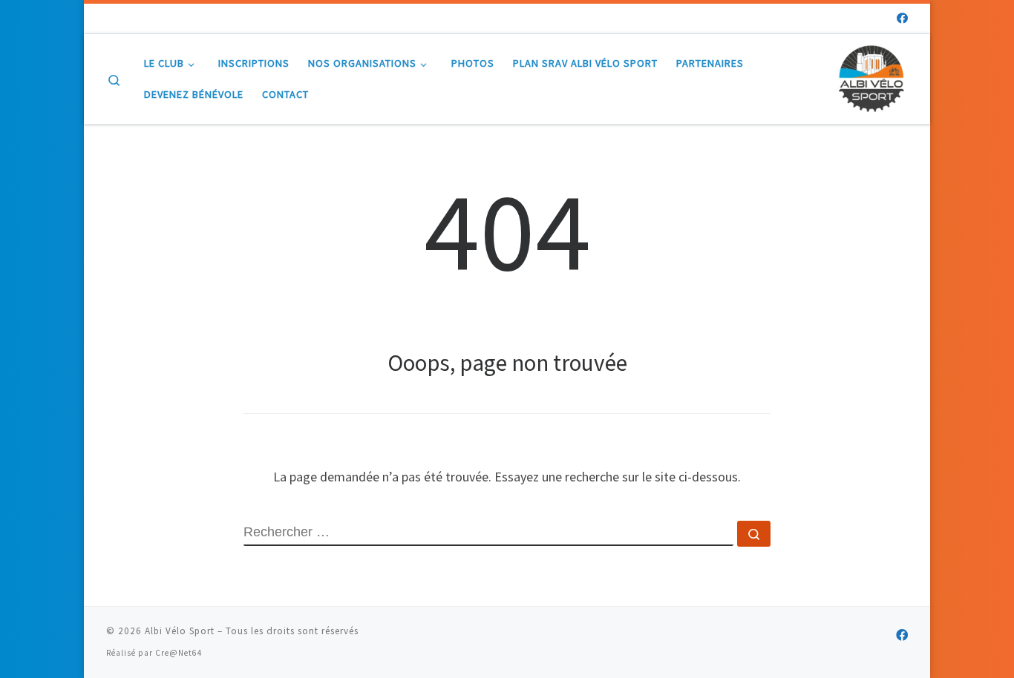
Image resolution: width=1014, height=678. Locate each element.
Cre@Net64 (179, 653)
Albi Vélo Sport (180, 631)
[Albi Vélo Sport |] (871, 76)
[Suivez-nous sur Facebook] (902, 18)
